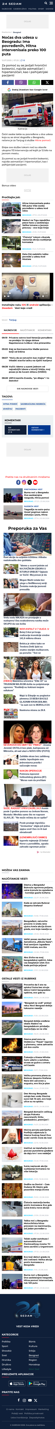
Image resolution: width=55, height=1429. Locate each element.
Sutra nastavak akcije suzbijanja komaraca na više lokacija (37, 1169)
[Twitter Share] (47, 82)
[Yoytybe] (30, 1401)
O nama (10, 1409)
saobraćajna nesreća (33, 404)
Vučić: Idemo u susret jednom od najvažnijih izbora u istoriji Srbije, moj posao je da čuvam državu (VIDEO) (29, 369)
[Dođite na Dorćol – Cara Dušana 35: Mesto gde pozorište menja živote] (12, 1190)
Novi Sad (34, 1369)
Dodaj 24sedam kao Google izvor (30, 89)
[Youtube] (35, 482)
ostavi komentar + (37, 428)
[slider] (26, 293)
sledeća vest (31, 506)
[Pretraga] (46, 3)
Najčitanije (27, 330)
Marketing (43, 1409)
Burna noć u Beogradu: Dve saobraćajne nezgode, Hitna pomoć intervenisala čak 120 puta (36, 495)
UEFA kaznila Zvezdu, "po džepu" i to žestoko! (29, 379)
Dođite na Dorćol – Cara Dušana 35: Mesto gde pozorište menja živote (37, 1187)
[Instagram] (24, 482)
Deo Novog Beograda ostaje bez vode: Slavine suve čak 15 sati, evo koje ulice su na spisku (37, 1097)
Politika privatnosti (33, 1413)
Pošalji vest (17, 1413)
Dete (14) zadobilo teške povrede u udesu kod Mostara (35, 257)
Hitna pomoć (10, 404)
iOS (24, 305)
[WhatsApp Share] (34, 82)
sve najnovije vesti (27, 388)
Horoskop (34, 1364)
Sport (41, 9)
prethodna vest (33, 489)
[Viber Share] (21, 82)
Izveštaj (7, 409)
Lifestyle (6, 1369)
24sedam (7, 308)
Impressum (31, 1409)
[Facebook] (18, 482)
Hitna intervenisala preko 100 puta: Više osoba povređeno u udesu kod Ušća (36, 207)
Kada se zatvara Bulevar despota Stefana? (37, 904)
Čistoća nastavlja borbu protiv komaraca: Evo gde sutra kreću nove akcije (38, 1205)
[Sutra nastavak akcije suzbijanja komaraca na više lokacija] (12, 1172)
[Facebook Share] (8, 82)
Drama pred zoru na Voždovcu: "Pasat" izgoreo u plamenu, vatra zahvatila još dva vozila (38, 1043)
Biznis (32, 1341)
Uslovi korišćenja (19, 1417)
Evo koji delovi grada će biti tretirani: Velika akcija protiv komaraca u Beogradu (38, 1261)
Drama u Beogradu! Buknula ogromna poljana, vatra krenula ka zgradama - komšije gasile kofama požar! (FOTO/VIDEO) (38, 889)
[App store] (16, 1383)
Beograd (17, 32)
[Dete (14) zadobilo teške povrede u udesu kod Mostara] (11, 260)
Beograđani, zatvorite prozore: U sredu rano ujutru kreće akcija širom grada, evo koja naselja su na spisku (38, 925)
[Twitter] (30, 482)
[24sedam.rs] (12, 3)
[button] (26, 286)
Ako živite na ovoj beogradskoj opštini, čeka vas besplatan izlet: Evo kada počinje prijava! (38, 961)
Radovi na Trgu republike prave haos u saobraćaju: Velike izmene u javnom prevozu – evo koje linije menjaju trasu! (36, 224)
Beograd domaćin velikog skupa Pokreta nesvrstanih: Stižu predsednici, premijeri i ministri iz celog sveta (38, 1116)
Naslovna (6, 32)
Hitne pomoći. (43, 140)
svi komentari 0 (14, 430)
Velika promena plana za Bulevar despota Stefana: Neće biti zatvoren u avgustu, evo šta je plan (37, 1079)
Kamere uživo (20, 9)
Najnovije (7, 9)
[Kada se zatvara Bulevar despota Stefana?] (12, 909)
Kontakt (20, 1409)
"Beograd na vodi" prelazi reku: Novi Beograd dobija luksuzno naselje (38, 1006)
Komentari (44, 330)
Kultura (33, 1346)
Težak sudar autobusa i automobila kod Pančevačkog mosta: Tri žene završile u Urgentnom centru (38, 1243)
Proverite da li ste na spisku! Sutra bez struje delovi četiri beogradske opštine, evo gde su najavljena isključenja (37, 988)
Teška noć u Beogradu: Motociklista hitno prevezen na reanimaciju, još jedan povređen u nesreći (37, 1224)
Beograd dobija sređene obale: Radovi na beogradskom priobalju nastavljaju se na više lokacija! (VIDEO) (37, 1025)
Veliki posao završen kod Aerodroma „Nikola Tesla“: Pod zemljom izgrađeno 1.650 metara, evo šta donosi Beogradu (38, 943)
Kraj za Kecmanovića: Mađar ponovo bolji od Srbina (28, 350)
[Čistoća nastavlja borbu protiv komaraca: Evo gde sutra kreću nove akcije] (12, 1209)
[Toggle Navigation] (51, 3)
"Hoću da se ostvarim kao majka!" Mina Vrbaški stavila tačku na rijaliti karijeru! (30, 359)
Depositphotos (36, 1417)
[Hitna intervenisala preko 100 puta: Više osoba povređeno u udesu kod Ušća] (11, 209)
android (33, 305)
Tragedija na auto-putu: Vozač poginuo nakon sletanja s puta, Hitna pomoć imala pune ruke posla (37, 512)
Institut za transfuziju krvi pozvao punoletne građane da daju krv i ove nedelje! (38, 1151)
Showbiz (50, 9)
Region (33, 1360)
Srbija (32, 1351)
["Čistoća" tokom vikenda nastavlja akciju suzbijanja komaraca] (11, 243)
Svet (4, 1355)
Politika (32, 9)
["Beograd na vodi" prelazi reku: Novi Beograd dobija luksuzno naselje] (12, 1009)
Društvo (6, 1364)
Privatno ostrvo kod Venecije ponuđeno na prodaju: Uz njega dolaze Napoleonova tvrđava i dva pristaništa (30, 340)
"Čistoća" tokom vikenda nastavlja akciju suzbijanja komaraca (36, 240)
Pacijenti (21, 409)
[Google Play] (37, 1383)
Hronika (6, 1360)
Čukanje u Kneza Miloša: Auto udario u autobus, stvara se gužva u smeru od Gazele (37, 1061)
